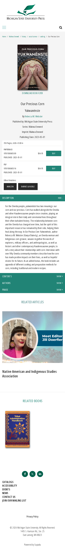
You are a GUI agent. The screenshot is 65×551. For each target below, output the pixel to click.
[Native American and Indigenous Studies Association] (32, 338)
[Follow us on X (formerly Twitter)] (32, 474)
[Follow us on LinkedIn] (40, 474)
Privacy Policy (32, 516)
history (24, 36)
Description (8, 198)
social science (33, 36)
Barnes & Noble (27, 186)
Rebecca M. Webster (34, 116)
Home (4, 36)
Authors (6, 283)
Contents (7, 276)
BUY (53, 153)
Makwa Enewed (14, 36)
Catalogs (7, 482)
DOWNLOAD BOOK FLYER (32, 93)
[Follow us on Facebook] (25, 474)
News (5, 493)
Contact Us (9, 497)
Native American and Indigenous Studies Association (29, 373)
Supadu (37, 544)
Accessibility (9, 485)
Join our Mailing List (14, 500)
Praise (5, 289)
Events (6, 489)
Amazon (10, 186)
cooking (42, 36)
